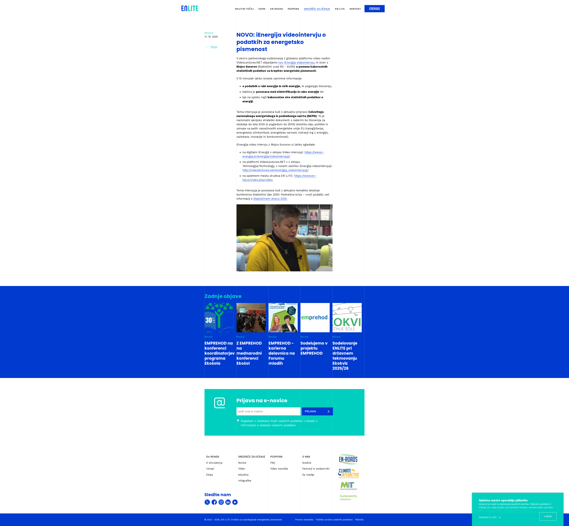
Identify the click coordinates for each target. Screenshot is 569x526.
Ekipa (261, 8)
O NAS (306, 456)
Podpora (293, 8)
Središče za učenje (317, 8)
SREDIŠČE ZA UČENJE (251, 456)
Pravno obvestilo (304, 519)
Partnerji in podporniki (315, 468)
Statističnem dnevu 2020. (270, 198)
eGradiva (243, 474)
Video (241, 468)
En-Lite (340, 8)
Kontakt (355, 8)
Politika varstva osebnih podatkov (334, 519)
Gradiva (306, 462)
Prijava (310, 411)
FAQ (272, 462)
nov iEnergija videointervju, (296, 62)
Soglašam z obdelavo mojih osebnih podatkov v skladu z (279, 423)
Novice (242, 462)
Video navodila (279, 468)
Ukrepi (210, 468)
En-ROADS (276, 8)
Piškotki (359, 519)
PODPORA (276, 456)
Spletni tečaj (244, 8)
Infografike (244, 480)
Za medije (308, 474)
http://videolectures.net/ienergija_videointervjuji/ (275, 170)
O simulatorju (214, 462)
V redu (548, 516)
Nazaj (214, 46)
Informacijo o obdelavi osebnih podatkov (268, 425)
